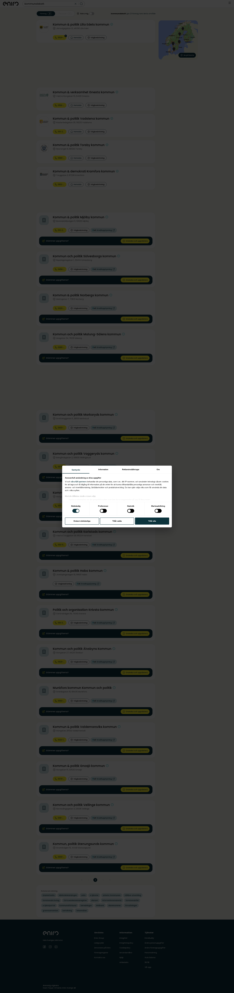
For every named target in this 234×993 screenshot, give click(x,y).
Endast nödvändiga (82, 521)
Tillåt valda (117, 521)
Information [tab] (103, 469)
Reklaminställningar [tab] (130, 469)
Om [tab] (158, 469)
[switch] (103, 511)
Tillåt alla (152, 521)
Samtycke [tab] (76, 470)
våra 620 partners (79, 482)
